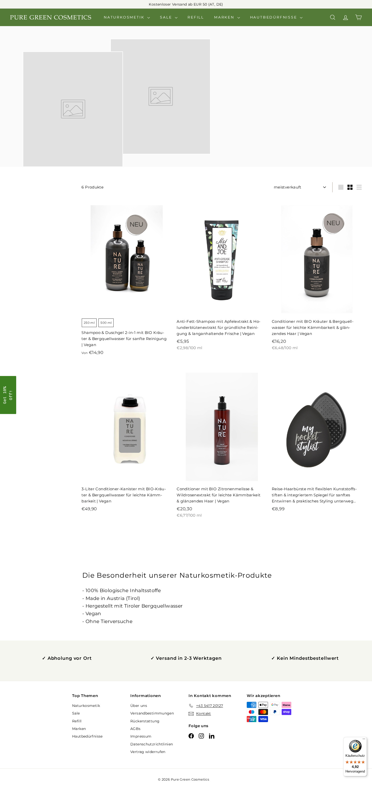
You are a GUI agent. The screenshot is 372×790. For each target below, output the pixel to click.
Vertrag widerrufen (148, 751)
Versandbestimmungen (152, 713)
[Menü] (364, 740)
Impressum (140, 736)
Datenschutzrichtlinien (151, 744)
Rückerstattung (144, 721)
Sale (167, 17)
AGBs (135, 728)
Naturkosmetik (125, 17)
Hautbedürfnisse (274, 17)
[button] (8, 395)
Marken (225, 17)
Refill (196, 17)
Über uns (138, 705)
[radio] (89, 322)
